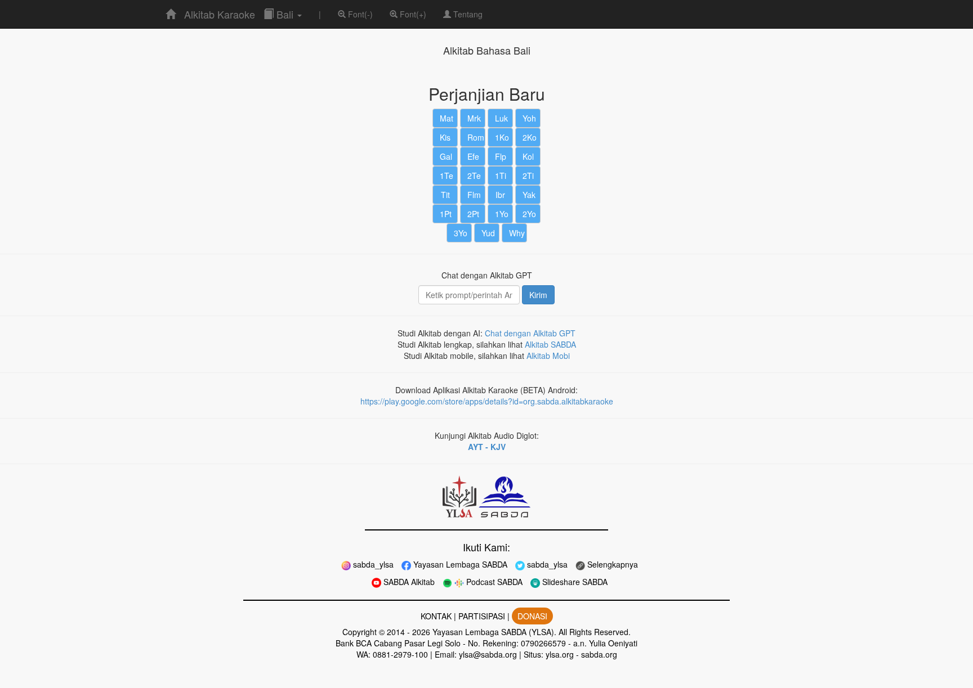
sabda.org (599, 654)
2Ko (530, 137)
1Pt (446, 213)
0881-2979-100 (400, 654)
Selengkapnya (611, 564)
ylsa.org (560, 654)
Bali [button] (285, 14)
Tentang (467, 14)
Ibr (500, 194)
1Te (446, 175)
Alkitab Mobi (548, 355)
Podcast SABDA (493, 581)
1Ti (500, 175)
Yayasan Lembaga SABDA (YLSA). (494, 631)
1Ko (502, 137)
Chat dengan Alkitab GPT (530, 333)
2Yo (529, 213)
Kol (528, 156)
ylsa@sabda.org (488, 654)
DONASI (532, 616)
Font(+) (412, 14)
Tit (445, 194)
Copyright (359, 631)
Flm (474, 194)
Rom (475, 137)
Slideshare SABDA (574, 581)
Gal (446, 156)
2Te (474, 175)
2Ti (528, 175)
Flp (500, 156)
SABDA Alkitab (408, 581)
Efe (473, 156)
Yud (488, 233)
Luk (501, 118)
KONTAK (436, 616)
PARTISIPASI (481, 616)
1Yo (501, 213)
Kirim (538, 294)
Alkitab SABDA (550, 344)
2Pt (473, 213)
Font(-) (359, 14)
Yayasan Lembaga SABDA (459, 564)
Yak (529, 194)
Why (517, 233)
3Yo (460, 233)
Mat (446, 118)
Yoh (529, 118)
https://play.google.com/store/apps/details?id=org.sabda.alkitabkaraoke (486, 401)
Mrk (474, 118)
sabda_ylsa (372, 564)
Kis (445, 137)
